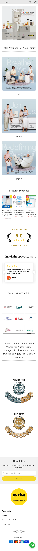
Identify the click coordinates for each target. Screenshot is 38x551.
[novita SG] (19, 2)
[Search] (31, 2)
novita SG (21, 537)
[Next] (35, 23)
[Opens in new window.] (10, 278)
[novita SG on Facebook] (19, 531)
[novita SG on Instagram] (23, 531)
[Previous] (3, 23)
